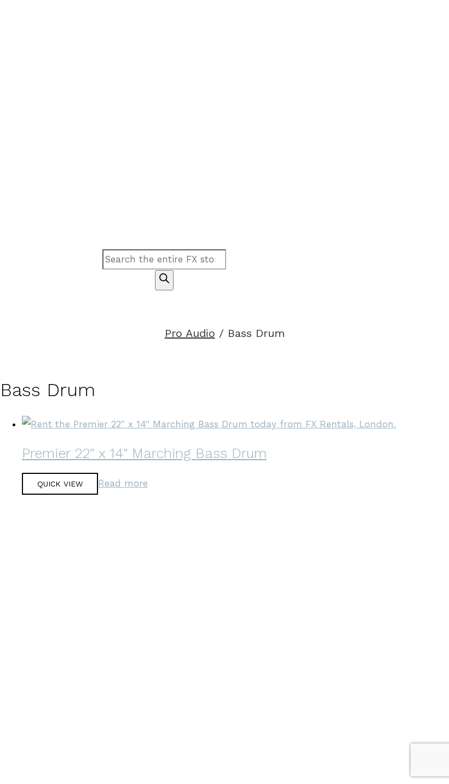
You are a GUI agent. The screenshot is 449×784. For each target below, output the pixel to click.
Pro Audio (190, 333)
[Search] (164, 280)
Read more (123, 483)
